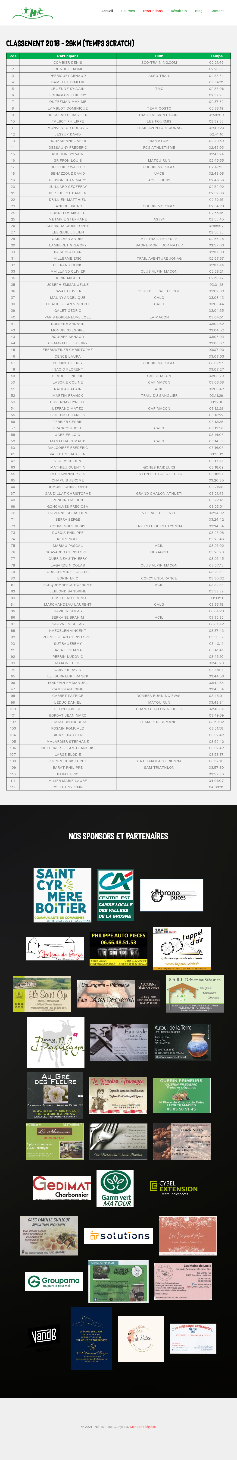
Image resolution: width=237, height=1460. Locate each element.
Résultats (179, 11)
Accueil (107, 11)
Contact (217, 11)
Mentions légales (143, 1427)
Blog (199, 11)
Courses (128, 11)
